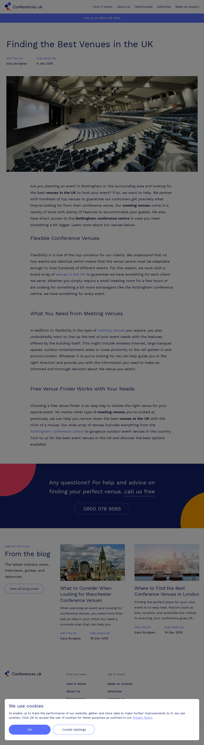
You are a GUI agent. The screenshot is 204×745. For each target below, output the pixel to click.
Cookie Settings (74, 729)
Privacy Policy (142, 717)
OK (29, 729)
